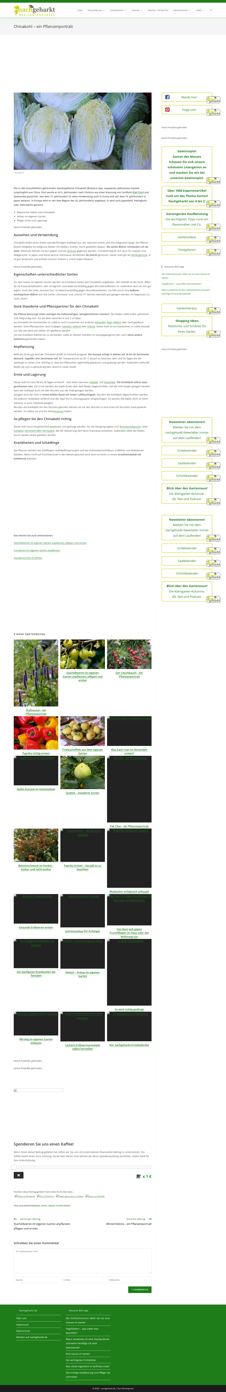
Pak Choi (138, 192)
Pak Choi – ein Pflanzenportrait (129, 826)
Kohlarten (100, 322)
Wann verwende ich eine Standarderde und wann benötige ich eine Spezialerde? (87, 1343)
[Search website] (211, 10)
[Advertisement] (113, 68)
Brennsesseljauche (130, 426)
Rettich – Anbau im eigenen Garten (83, 974)
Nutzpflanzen (63, 1205)
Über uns (21, 1318)
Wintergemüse (139, 255)
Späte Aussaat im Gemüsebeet (36, 789)
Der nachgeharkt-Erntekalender (129, 1045)
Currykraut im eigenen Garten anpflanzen (37, 550)
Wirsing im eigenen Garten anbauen (36, 1041)
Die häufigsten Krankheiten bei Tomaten (36, 973)
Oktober (93, 382)
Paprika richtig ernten (36, 753)
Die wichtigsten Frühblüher (81, 1360)
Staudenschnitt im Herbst (28, 557)
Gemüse (71, 250)
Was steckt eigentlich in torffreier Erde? (88, 1366)
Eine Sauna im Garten (78, 1353)
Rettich (117, 322)
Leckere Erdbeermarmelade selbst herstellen (82, 1047)
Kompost (18, 430)
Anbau (37, 1205)
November (110, 382)
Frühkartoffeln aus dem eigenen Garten (82, 751)
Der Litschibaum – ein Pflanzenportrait (129, 674)
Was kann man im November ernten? (129, 751)
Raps (109, 322)
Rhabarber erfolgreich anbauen (129, 891)
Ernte (44, 1205)
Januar (60, 411)
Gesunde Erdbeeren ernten (36, 927)
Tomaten (66, 326)
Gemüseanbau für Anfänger (82, 931)
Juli (32, 354)
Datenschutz (23, 1330)
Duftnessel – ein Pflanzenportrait (36, 712)
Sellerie (77, 326)
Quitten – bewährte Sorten (82, 793)
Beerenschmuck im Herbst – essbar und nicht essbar (36, 867)
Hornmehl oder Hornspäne (39, 430)
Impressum (22, 1324)
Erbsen (91, 326)
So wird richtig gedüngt (129, 1009)
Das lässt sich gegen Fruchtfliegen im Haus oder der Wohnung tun (129, 932)
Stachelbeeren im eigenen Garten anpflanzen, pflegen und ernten (50, 542)
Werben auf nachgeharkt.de (31, 1337)
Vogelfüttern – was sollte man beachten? (182, 283)
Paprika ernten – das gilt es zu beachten (82, 867)
